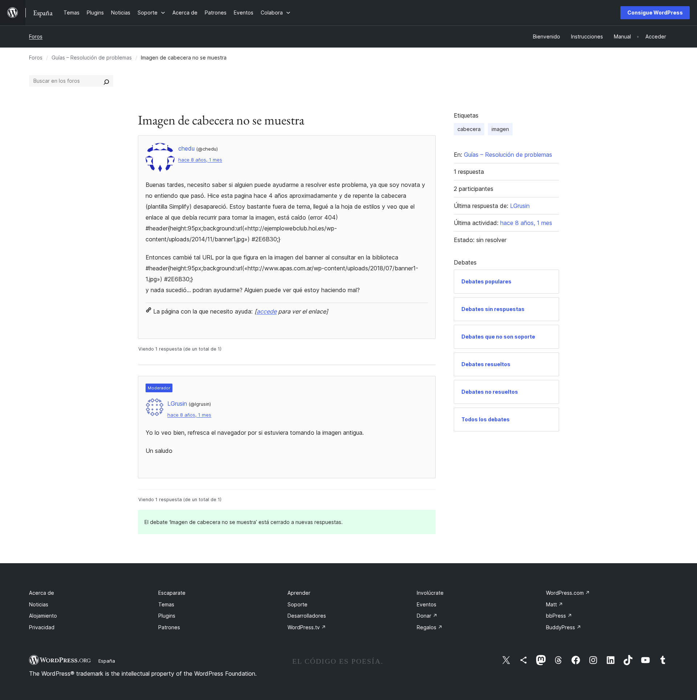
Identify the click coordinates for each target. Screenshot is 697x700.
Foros (35, 36)
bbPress (559, 616)
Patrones (169, 627)
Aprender (299, 593)
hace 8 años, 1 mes (200, 160)
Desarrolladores (307, 616)
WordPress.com (568, 593)
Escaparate (172, 593)
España (106, 661)
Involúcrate (430, 593)
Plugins (166, 616)
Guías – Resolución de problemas (92, 57)
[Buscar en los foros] (106, 81)
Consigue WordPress (655, 12)
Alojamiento (43, 616)
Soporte (297, 604)
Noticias (38, 604)
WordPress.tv (307, 627)
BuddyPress (563, 627)
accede (267, 311)
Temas (166, 604)
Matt (554, 604)
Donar (427, 616)
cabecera (469, 129)
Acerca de (41, 593)
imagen (500, 129)
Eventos (426, 604)
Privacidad (41, 627)
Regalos (430, 627)
